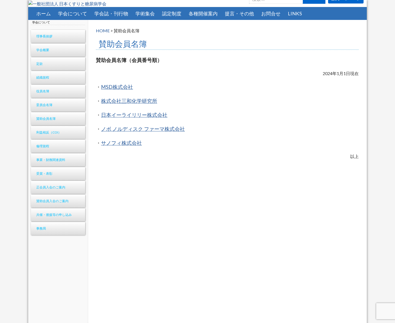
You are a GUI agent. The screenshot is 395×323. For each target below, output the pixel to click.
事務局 (41, 228)
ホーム (43, 13)
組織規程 (42, 77)
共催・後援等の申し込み (54, 215)
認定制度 (171, 13)
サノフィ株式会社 (121, 143)
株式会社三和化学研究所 (129, 101)
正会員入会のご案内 (50, 187)
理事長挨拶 (44, 36)
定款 (39, 64)
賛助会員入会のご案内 (52, 201)
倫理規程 (42, 146)
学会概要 (42, 50)
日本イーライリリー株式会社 (134, 115)
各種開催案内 (203, 13)
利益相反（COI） (48, 132)
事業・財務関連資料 (50, 160)
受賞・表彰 (44, 173)
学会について (72, 13)
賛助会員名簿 (46, 119)
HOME (103, 30)
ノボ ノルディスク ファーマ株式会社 (143, 129)
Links (295, 13)
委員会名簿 (44, 105)
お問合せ (271, 13)
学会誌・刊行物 (111, 13)
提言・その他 (239, 13)
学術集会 (145, 13)
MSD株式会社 (117, 87)
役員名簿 (42, 91)
